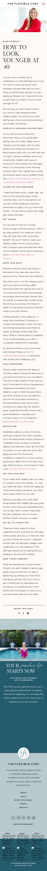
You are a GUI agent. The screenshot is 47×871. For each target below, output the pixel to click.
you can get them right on (21, 254)
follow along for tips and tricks (18, 421)
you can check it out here (22, 468)
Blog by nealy (11, 41)
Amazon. (7, 258)
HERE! (30, 182)
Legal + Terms (27, 865)
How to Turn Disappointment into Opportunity (36, 624)
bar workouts (20, 355)
